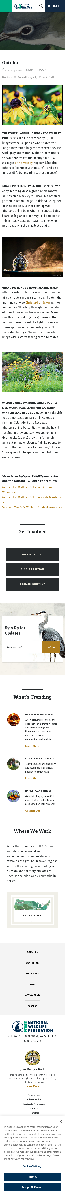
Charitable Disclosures (34, 1104)
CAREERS (32, 1006)
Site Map (34, 1108)
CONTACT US (32, 962)
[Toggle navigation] (6, 6)
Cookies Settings (32, 1166)
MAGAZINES (32, 973)
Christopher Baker (37, 302)
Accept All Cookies (32, 1187)
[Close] (61, 1122)
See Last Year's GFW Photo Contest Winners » (32, 507)
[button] (51, 647)
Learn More (32, 746)
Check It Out (32, 810)
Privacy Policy (34, 1099)
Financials (34, 1113)
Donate (55, 6)
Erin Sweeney (24, 163)
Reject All (32, 1176)
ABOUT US (32, 952)
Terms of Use (33, 1095)
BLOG (32, 984)
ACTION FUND (32, 995)
